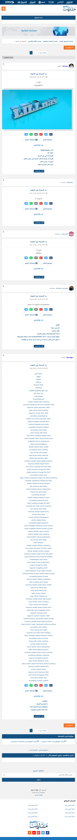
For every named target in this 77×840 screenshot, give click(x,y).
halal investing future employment (38, 489)
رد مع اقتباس (38, 171)
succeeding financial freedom (38, 427)
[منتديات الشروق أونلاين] (69, 11)
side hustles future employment (38, 562)
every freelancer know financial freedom (38, 556)
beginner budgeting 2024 (39, 568)
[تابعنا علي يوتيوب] (34, 832)
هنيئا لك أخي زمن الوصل (45, 156)
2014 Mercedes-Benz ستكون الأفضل (48, 334)
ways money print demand (38, 604)
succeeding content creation (38, 680)
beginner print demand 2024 (38, 672)
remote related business (38, 644)
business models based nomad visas (38, 607)
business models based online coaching (38, 652)
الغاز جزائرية (56, 331)
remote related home (38, 520)
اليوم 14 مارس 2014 (46, 161)
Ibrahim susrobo (62, 288)
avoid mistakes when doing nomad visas (38, 438)
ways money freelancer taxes (39, 660)
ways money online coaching (38, 601)
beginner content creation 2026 (38, 615)
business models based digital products (38, 461)
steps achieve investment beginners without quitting (38, 477)
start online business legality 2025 (38, 435)
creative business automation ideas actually (38, 618)
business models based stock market (38, 584)
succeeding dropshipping (38, 415)
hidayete (70, 182)
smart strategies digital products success (38, 635)
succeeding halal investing (38, 449)
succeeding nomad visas (38, 475)
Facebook (14, 741)
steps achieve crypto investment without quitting (38, 624)
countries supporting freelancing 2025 (38, 480)
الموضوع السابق (43, 750)
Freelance (38, 387)
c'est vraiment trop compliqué (38, 707)
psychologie (38, 396)
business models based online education (38, 553)
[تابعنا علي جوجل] (38, 832)
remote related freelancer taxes (38, 497)
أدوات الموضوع (8, 57)
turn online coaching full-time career (38, 466)
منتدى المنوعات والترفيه (50, 41)
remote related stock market (38, 446)
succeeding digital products (38, 522)
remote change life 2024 (38, 565)
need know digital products (38, 658)
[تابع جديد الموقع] (29, 832)
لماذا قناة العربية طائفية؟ (39, 709)
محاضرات (38, 382)
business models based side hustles (38, 598)
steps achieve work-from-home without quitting (38, 663)
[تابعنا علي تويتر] (43, 832)
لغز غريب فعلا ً (55, 328)
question (44, 701)
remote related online (38, 669)
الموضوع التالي (34, 750)
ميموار (38, 376)
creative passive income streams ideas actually (38, 573)
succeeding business (38, 494)
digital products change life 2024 (38, 472)
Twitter (43, 741)
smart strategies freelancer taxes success (38, 525)
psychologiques (38, 399)
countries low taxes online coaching (38, 506)
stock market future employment (38, 646)
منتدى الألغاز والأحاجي (34, 41)
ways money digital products (38, 649)
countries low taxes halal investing (38, 632)
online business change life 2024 (38, 469)
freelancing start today (38, 491)
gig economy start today (38, 486)
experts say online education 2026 (38, 418)
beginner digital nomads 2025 (38, 421)
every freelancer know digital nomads (38, 570)
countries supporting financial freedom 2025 (38, 404)
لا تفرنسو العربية (41, 704)
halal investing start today (38, 582)
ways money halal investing (38, 410)
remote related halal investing (38, 401)
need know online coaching (38, 455)
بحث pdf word (38, 393)
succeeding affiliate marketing (38, 655)
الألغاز (58, 325)
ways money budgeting (38, 444)
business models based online (38, 463)
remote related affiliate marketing (38, 545)
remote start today (38, 514)
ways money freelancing (38, 596)
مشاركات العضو (30, 139)
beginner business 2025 (38, 613)
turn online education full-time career (38, 548)
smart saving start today (38, 432)
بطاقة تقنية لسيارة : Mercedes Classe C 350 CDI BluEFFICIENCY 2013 (39, 336)
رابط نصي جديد (69, 805)
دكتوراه (38, 379)
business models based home (38, 511)
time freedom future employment (38, 537)
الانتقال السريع (38, 770)
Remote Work (38, 385)
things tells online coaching (38, 641)
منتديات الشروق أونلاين (66, 41)
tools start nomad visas (38, 677)
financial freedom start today (38, 424)
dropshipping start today (38, 559)
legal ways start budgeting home (38, 610)
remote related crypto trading (38, 531)
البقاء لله (50, 153)
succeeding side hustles (38, 430)
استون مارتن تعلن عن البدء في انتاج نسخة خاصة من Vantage (41, 339)
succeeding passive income (38, 500)
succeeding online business (38, 638)
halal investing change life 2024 (38, 503)
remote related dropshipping (39, 517)
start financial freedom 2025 (38, 674)
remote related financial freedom (38, 483)
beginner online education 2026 (38, 407)
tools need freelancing (38, 590)
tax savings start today (38, 508)
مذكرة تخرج (38, 373)
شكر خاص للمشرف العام (45, 164)
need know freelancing (39, 587)
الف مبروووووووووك (46, 150)
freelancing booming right (38, 458)
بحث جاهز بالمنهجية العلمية (38, 390)
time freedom (38, 542)
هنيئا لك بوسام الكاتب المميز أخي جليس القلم (38, 158)
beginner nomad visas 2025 (38, 413)
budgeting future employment (38, 441)
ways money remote (39, 593)
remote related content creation (38, 551)
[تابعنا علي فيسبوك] (47, 832)
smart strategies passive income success (39, 528)
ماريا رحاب (64, 233)
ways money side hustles (38, 452)
